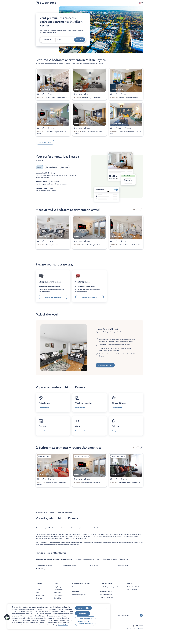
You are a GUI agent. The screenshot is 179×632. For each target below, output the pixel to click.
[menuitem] (68, 529)
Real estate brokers (106, 595)
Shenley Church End (122, 565)
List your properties (78, 587)
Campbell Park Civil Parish (44, 565)
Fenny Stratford (94, 565)
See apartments (44, 408)
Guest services (58, 595)
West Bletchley (40, 569)
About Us (39, 587)
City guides (57, 598)
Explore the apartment (105, 365)
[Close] (106, 609)
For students (58, 592)
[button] (7, 617)
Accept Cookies (83, 608)
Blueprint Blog (40, 595)
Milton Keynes (50, 512)
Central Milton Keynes (69, 565)
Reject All (82, 613)
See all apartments (45, 142)
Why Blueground (59, 587)
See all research (132, 590)
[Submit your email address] (141, 615)
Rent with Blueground (78, 595)
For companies (58, 590)
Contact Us (39, 598)
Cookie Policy (63, 625)
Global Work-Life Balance (135, 587)
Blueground (39, 512)
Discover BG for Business (53, 297)
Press (37, 592)
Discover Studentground (89, 297)
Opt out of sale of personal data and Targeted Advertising (85, 621)
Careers (38, 590)
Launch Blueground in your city (109, 587)
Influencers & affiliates (106, 597)
